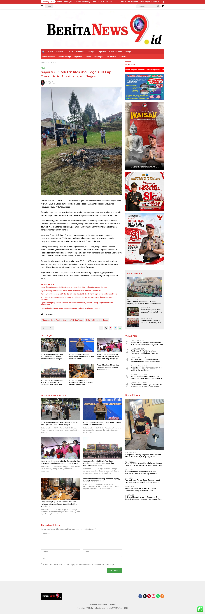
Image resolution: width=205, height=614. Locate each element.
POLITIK (70, 52)
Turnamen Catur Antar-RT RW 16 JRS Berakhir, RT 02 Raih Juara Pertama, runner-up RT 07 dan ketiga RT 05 (151, 322)
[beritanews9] (102, 29)
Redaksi (113, 605)
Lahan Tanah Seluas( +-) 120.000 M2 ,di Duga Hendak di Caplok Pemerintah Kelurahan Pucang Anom (146, 386)
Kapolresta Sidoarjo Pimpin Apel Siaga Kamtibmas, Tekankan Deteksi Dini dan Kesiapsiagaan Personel (78, 298)
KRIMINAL (60, 52)
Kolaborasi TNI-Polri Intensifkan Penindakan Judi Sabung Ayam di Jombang (144, 352)
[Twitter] (145, 596)
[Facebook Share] (101, 328)
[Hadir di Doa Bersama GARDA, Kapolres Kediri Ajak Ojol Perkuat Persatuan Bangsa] (53, 345)
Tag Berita (102, 52)
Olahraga (90, 52)
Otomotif (80, 52)
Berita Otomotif (115, 52)
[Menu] (42, 6)
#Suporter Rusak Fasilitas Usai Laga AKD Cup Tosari (62, 320)
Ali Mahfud (49, 82)
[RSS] (162, 596)
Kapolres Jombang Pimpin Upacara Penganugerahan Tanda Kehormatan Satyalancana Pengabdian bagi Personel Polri (147, 360)
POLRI (43, 68)
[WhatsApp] (158, 596)
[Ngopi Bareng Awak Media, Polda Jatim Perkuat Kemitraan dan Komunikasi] (81, 345)
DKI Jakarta (111, 57)
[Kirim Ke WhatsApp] (120, 328)
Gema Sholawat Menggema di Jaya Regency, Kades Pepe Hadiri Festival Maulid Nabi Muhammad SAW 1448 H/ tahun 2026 (144, 302)
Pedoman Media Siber (98, 605)
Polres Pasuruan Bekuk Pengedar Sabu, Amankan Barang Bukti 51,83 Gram (141, 490)
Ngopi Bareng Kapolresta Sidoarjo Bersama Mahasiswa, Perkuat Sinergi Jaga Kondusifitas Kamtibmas (77, 304)
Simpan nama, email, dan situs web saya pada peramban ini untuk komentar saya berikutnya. (78, 564)
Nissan (88, 57)
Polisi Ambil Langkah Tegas (97, 320)
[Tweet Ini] (106, 328)
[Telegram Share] (115, 328)
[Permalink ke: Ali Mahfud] (43, 82)
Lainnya (128, 52)
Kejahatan (78, 57)
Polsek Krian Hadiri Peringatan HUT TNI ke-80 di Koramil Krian (146, 369)
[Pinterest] (149, 596)
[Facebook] (140, 596)
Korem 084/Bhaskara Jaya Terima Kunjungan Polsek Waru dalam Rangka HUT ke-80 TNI (146, 377)
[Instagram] (153, 596)
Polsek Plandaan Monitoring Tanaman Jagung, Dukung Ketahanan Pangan (70, 308)
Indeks (49, 6)
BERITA (50, 52)
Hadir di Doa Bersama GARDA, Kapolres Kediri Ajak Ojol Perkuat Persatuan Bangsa (102, 2)
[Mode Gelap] (163, 6)
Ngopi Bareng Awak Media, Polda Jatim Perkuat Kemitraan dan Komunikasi (71, 291)
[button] (158, 6)
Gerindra (122, 57)
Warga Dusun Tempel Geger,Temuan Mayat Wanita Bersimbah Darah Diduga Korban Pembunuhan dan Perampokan (142, 481)
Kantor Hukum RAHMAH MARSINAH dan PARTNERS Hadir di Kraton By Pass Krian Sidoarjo (147, 343)
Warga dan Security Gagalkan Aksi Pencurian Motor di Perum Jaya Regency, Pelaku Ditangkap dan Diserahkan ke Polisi (143, 456)
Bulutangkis (98, 57)
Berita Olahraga (64, 57)
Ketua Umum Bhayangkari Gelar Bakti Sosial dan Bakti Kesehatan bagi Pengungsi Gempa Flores (79, 294)
